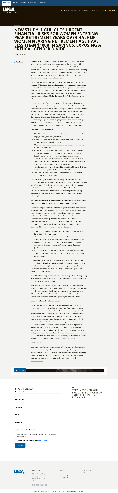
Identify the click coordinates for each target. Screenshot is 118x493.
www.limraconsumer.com (66, 338)
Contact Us (44, 491)
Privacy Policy (61, 491)
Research (77, 10)
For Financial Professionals (64, 476)
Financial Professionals (29, 2)
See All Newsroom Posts (22, 62)
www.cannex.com (37, 361)
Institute (92, 10)
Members (15, 2)
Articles (70, 10)
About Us (36, 491)
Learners (43, 2)
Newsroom (85, 10)
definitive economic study (65, 210)
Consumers (6, 2)
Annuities (64, 10)
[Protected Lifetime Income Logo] (16, 10)
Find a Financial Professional (86, 472)
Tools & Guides (64, 471)
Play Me (20, 370)
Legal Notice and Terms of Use (75, 491)
